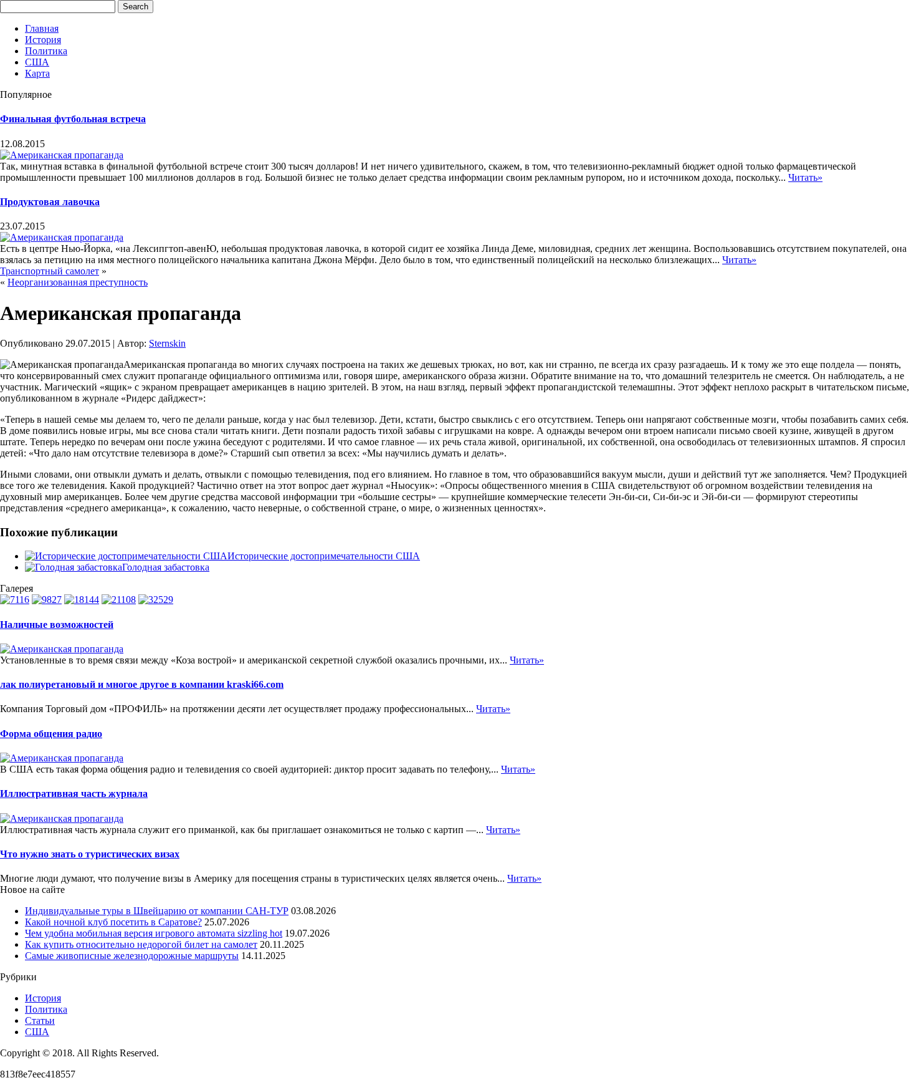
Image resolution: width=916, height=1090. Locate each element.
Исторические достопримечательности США (323, 556)
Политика (46, 51)
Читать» (805, 177)
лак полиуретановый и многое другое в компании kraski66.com (142, 684)
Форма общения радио (51, 733)
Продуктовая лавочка (50, 201)
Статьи (40, 1020)
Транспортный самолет (49, 271)
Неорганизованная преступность (77, 282)
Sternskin (167, 343)
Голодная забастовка (165, 567)
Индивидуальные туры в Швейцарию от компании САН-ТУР (157, 910)
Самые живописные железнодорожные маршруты (132, 955)
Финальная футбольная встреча (73, 118)
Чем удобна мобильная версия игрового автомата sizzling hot (153, 933)
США (37, 62)
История (43, 39)
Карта (37, 73)
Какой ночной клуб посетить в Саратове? (113, 922)
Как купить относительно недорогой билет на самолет (141, 944)
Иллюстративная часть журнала (74, 793)
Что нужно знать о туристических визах (89, 854)
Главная (42, 28)
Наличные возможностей (56, 624)
